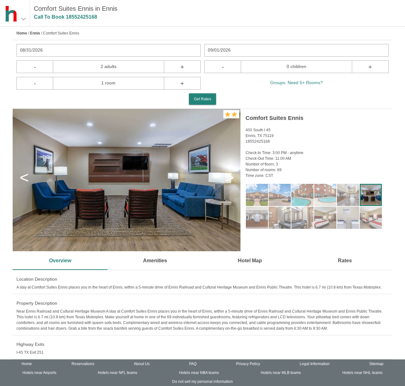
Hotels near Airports (39, 372)
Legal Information (315, 364)
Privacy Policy (248, 364)
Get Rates (202, 99)
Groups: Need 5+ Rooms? (296, 82)
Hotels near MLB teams (281, 372)
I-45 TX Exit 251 (30, 352)
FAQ (192, 364)
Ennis (35, 33)
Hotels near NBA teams (199, 372)
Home (21, 33)
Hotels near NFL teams (117, 372)
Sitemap (376, 364)
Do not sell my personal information (202, 381)
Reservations (83, 364)
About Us (142, 364)
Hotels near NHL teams (362, 372)
